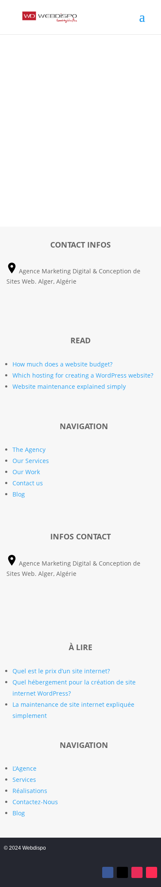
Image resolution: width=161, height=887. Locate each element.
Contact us (27, 483)
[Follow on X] (122, 872)
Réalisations (29, 791)
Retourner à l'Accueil (80, 181)
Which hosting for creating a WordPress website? (82, 375)
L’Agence (24, 768)
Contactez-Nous (35, 802)
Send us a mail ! (80, 311)
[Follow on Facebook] (107, 872)
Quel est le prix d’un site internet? (61, 671)
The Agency (29, 449)
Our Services (30, 461)
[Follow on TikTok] (151, 872)
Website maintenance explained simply (69, 386)
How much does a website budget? (62, 364)
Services (24, 779)
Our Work (26, 472)
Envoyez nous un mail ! (80, 611)
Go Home (80, 106)
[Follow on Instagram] (137, 872)
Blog (18, 494)
